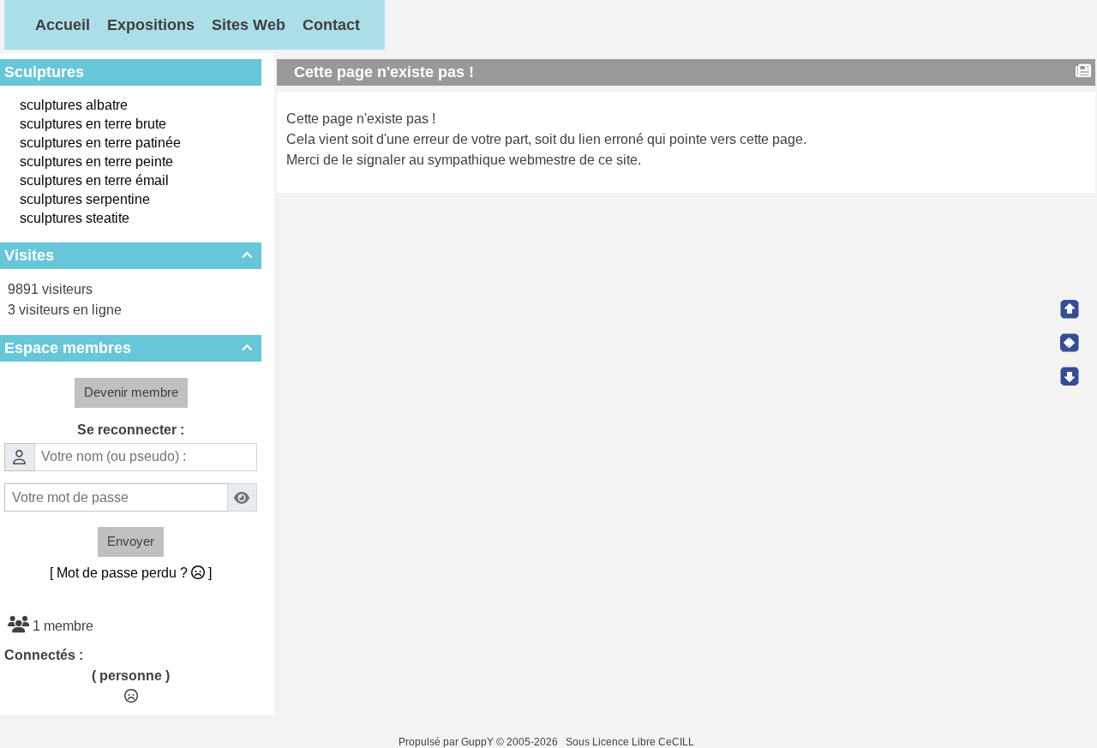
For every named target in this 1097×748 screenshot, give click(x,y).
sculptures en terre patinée (100, 142)
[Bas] (1069, 376)
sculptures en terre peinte (96, 161)
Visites (128, 255)
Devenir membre (131, 392)
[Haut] (1069, 309)
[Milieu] (1069, 342)
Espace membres (128, 347)
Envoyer (130, 541)
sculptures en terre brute (93, 124)
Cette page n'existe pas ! (384, 72)
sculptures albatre (74, 105)
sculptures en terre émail (94, 180)
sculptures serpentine (85, 199)
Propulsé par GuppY (447, 742)
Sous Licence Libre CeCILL (631, 742)
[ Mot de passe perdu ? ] (131, 572)
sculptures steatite (74, 218)
